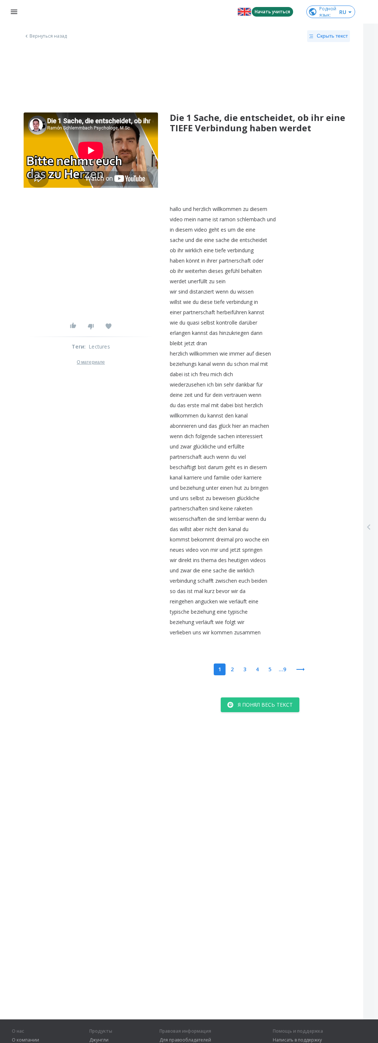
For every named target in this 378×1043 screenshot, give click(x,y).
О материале (91, 362)
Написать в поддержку (297, 1040)
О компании (25, 1040)
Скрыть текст (332, 36)
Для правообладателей (185, 1040)
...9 (282, 669)
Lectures (99, 346)
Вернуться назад (48, 36)
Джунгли (99, 1040)
